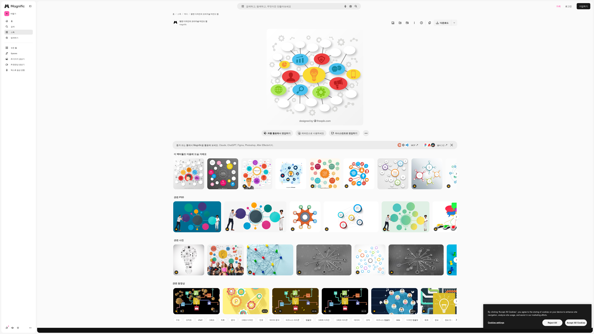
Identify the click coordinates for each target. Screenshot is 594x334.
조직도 (189, 320)
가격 (558, 6)
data (398, 320)
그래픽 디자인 (323, 320)
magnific (183, 24)
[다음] (456, 173)
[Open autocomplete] (241, 6)
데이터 (357, 320)
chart (200, 320)
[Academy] (12, 327)
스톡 (179, 14)
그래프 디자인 (247, 320)
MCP (413, 145)
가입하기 (583, 6)
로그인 (568, 6)
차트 (223, 320)
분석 (233, 320)
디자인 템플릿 (412, 320)
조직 (368, 320)
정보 (437, 320)
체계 (426, 320)
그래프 (211, 320)
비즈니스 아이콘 (292, 320)
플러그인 (441, 145)
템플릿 (308, 320)
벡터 (186, 14)
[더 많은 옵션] (414, 23)
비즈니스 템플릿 (383, 320)
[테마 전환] (17, 327)
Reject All (552, 322)
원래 (284, 34)
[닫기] (452, 145)
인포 (261, 320)
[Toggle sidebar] (30, 6)
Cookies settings (496, 322)
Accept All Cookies (576, 322)
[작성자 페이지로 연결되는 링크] (175, 23)
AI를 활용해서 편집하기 (279, 133)
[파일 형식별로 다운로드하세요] (454, 23)
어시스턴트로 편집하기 (346, 133)
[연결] (6, 327)
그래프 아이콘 (342, 320)
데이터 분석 (274, 320)
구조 (178, 320)
